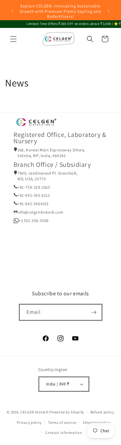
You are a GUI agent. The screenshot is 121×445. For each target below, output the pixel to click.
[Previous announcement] (12, 11)
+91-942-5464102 (33, 203)
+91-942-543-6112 (33, 195)
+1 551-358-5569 (34, 220)
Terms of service (62, 422)
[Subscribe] (94, 312)
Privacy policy (29, 422)
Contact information (63, 432)
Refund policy (102, 412)
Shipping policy (97, 422)
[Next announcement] (108, 11)
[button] (13, 39)
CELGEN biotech (35, 412)
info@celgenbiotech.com (40, 212)
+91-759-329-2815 (33, 187)
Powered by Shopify (66, 412)
